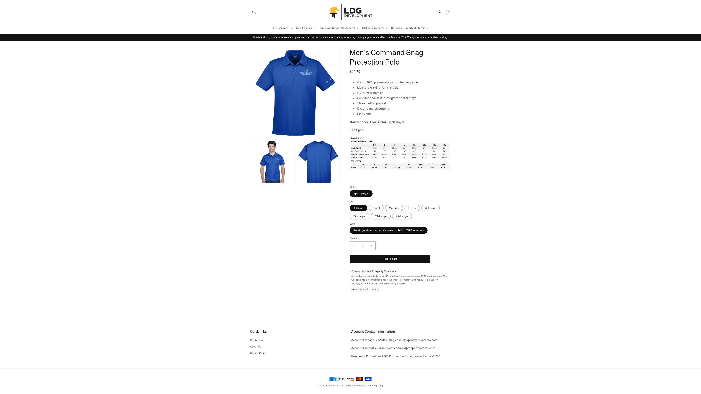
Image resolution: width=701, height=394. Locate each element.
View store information (365, 289)
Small (376, 207)
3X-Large (381, 216)
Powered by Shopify (357, 386)
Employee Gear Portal (336, 386)
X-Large (430, 207)
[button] (254, 12)
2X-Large (359, 216)
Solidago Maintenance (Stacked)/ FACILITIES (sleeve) (388, 230)
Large (412, 207)
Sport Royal (361, 193)
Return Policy (258, 352)
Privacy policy (376, 385)
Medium (394, 207)
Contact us (256, 340)
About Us (255, 346)
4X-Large (402, 216)
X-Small (358, 207)
